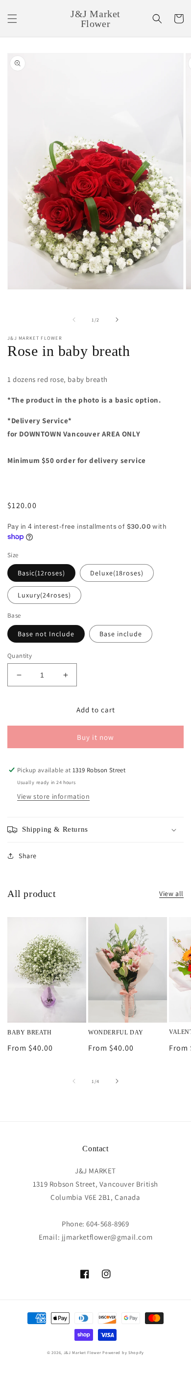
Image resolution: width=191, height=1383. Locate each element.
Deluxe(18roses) (116, 573)
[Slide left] (74, 319)
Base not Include (46, 633)
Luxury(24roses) (44, 595)
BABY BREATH (29, 1032)
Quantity (19, 655)
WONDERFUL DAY (115, 1032)
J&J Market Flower (82, 1352)
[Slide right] (117, 319)
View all (171, 893)
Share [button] (28, 855)
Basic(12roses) (41, 573)
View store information (53, 796)
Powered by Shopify (123, 1352)
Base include (120, 633)
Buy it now (95, 737)
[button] (12, 18)
